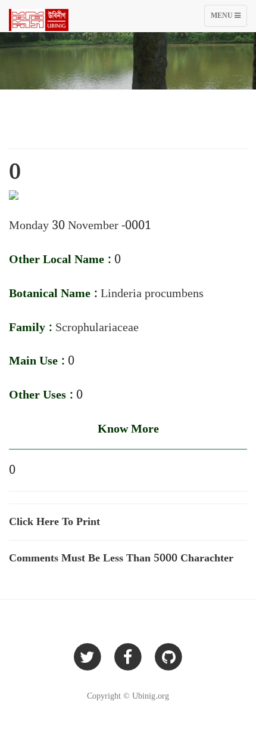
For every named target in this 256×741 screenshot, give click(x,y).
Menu (228, 18)
